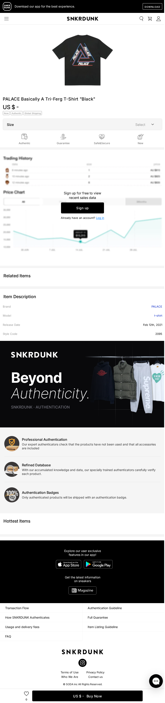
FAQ (8, 636)
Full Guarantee (98, 617)
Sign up (82, 208)
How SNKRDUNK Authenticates (27, 617)
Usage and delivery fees (22, 627)
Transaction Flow (17, 608)
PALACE (156, 306)
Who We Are (69, 677)
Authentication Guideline (105, 608)
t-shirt (158, 315)
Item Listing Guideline (103, 627)
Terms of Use (70, 672)
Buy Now (87, 696)
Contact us (95, 677)
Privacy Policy (95, 672)
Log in (100, 217)
